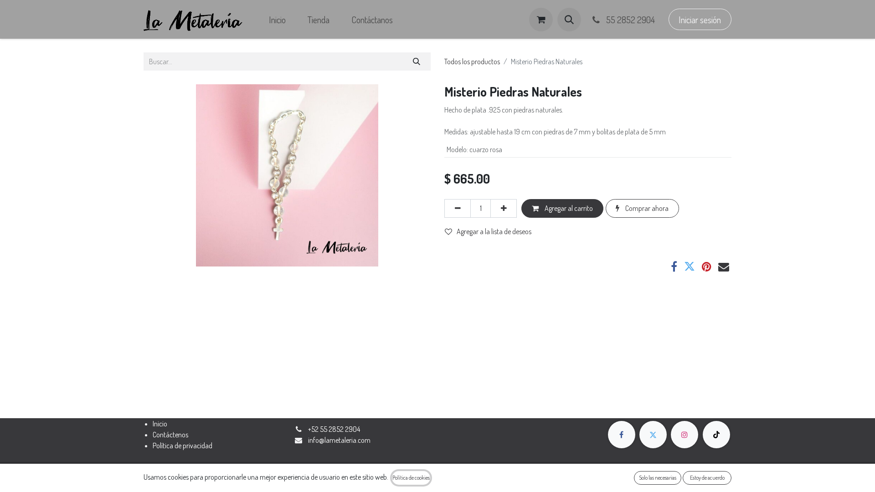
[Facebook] (674, 266)
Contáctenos (170, 434)
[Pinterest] (706, 266)
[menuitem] (277, 19)
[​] (621, 434)
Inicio (160, 423)
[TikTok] (716, 434)
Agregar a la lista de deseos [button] (494, 231)
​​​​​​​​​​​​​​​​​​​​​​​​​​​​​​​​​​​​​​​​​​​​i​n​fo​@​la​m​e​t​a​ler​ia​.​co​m (339, 440)
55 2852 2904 (629, 20)
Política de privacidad (182, 445)
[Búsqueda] (417, 61)
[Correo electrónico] (723, 266)
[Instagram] (684, 434)
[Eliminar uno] (457, 208)
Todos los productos (472, 61)
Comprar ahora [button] (646, 208)
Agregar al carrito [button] (568, 208)
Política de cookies (411, 477)
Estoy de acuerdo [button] (707, 477)
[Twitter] (689, 266)
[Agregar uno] (503, 208)
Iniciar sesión (700, 20)
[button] (569, 19)
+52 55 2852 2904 (334, 429)
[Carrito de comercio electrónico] (541, 19)
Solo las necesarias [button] (657, 477)
